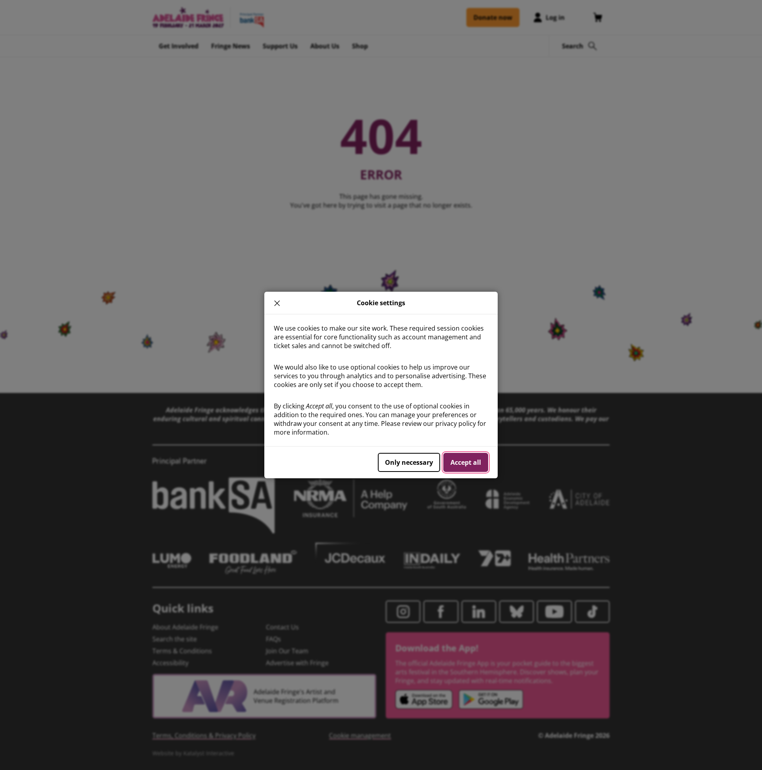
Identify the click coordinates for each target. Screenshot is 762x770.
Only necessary (409, 462)
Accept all (465, 462)
